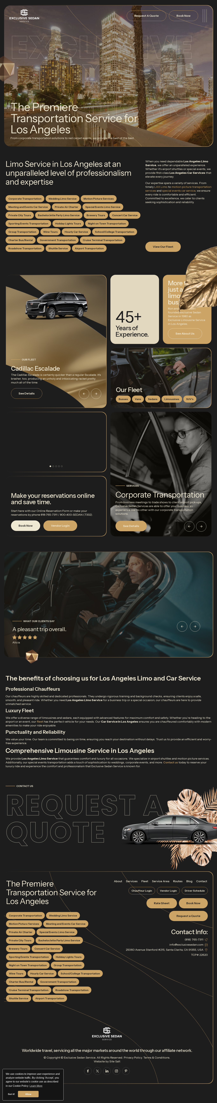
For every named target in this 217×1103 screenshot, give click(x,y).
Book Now (183, 16)
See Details (27, 393)
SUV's (189, 399)
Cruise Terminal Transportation (102, 240)
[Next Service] (201, 526)
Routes (178, 881)
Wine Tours (50, 231)
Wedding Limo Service (62, 198)
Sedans (152, 399)
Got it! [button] (11, 1094)
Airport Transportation (89, 248)
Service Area (160, 881)
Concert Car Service (125, 215)
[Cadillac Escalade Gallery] (56, 442)
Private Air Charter (66, 207)
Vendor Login (60, 525)
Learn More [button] (36, 1086)
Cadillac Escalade (35, 368)
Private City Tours (19, 215)
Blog (189, 881)
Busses (123, 399)
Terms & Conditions (156, 1057)
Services (132, 881)
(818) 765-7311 (194, 939)
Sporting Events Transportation (28, 223)
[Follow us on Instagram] (116, 1071)
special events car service (178, 190)
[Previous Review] (182, 626)
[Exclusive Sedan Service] (24, 15)
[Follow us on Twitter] (97, 1071)
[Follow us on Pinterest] (126, 1071)
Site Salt (114, 1061)
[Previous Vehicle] (84, 394)
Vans (138, 399)
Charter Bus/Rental (20, 240)
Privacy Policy (133, 1057)
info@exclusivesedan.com (186, 944)
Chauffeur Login (142, 890)
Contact (201, 881)
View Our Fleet (163, 247)
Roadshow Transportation (24, 248)
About (118, 881)
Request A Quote (146, 16)
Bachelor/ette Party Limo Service (59, 215)
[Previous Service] (189, 526)
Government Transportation (58, 240)
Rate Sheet (162, 903)
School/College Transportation (114, 231)
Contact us (170, 762)
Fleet (144, 881)
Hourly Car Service (76, 231)
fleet (40, 721)
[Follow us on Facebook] (88, 1071)
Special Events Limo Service (102, 207)
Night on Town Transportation (107, 223)
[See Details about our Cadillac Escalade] (56, 305)
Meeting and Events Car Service (28, 207)
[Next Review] (195, 626)
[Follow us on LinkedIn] (107, 1071)
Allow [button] (28, 1094)
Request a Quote (85, 818)
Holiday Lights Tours (68, 223)
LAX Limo (160, 187)
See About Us (185, 333)
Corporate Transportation (24, 198)
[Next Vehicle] (96, 394)
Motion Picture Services (99, 198)
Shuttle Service (58, 248)
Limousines (171, 399)
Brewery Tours (96, 215)
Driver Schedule (195, 890)
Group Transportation (22, 231)
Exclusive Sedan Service (79, 1057)
